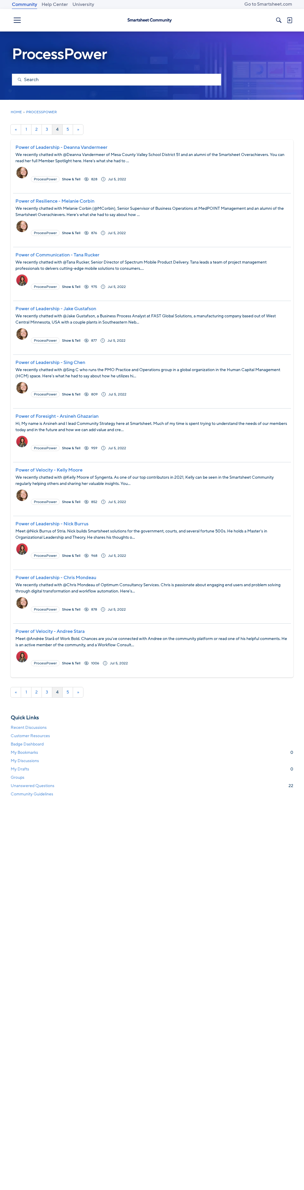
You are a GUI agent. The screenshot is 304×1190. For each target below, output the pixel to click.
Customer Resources (30, 736)
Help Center (55, 4)
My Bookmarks (152, 752)
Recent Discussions (29, 727)
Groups (17, 777)
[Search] (278, 20)
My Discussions (25, 761)
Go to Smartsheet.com (268, 4)
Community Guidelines (32, 794)
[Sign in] (289, 20)
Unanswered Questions (152, 786)
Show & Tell (71, 179)
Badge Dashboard (27, 744)
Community (24, 4)
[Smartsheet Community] (149, 20)
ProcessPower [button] (45, 179)
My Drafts (152, 769)
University (83, 4)
